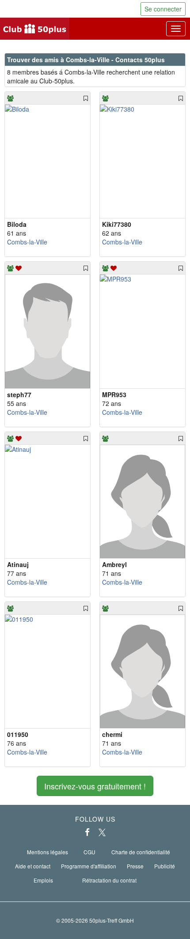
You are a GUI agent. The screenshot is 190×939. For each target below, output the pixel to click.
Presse (135, 866)
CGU (89, 852)
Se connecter (163, 8)
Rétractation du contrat (109, 880)
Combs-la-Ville (27, 241)
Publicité (164, 866)
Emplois (43, 880)
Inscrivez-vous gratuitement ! (95, 786)
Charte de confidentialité (140, 852)
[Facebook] (87, 832)
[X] (102, 832)
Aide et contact (32, 866)
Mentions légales (47, 852)
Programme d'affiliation (88, 866)
